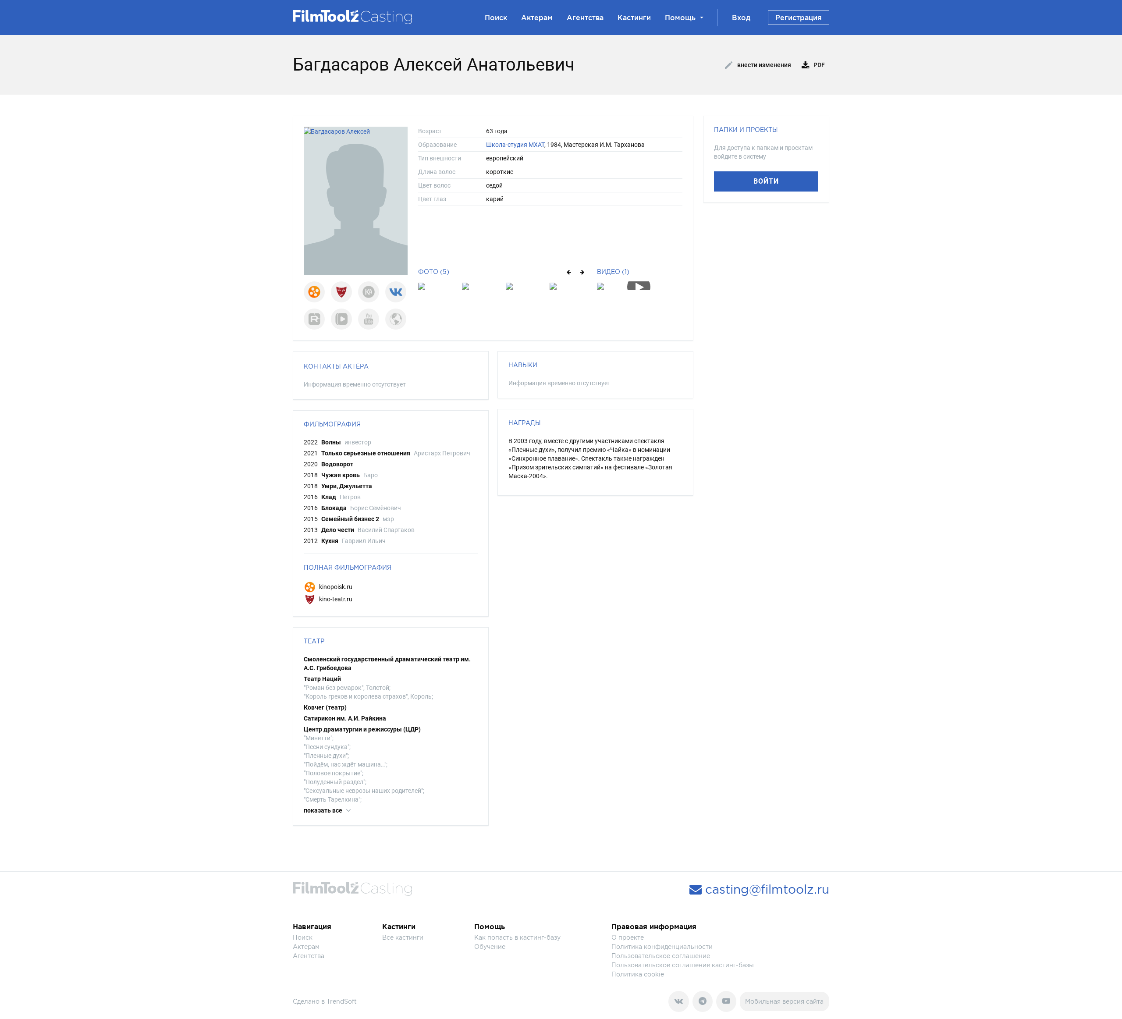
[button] (568, 271)
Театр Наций (322, 678)
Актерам (537, 17)
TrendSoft (342, 1001)
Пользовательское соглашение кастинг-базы (682, 965)
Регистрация (798, 17)
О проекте (627, 937)
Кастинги (634, 17)
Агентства (585, 17)
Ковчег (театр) (325, 707)
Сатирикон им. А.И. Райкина (345, 718)
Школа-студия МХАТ (515, 144)
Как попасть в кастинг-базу (517, 937)
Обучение (489, 946)
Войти (766, 181)
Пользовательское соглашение (660, 955)
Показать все (324, 810)
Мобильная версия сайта (784, 1001)
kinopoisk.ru (335, 586)
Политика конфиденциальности (662, 946)
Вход (741, 17)
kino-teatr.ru (335, 599)
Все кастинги (402, 937)
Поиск (496, 17)
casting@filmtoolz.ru (765, 889)
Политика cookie (637, 974)
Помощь (680, 17)
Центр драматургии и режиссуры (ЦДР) (362, 729)
